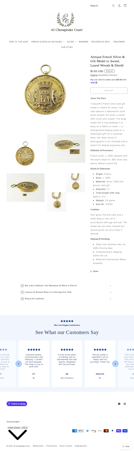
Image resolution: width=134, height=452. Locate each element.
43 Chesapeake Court (21, 446)
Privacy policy (51, 446)
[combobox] (102, 6)
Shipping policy (81, 446)
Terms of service (66, 446)
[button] (47, 41)
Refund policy (38, 446)
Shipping (94, 75)
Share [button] (95, 271)
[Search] (113, 6)
